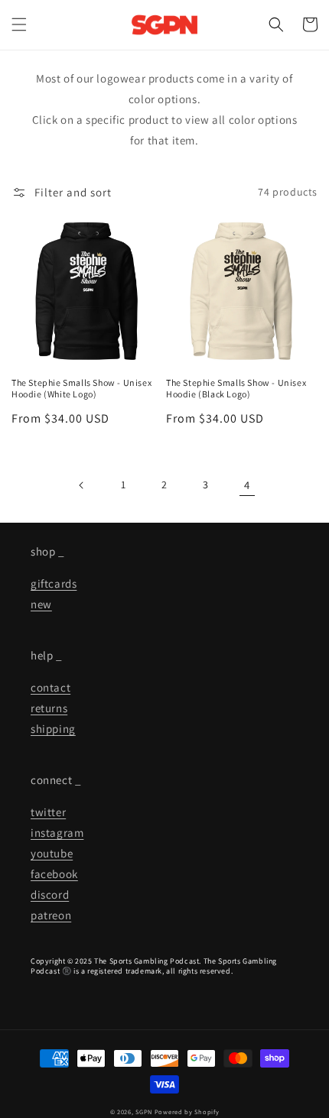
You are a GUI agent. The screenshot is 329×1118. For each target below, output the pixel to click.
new (41, 604)
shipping (53, 728)
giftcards (54, 583)
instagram (57, 832)
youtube (52, 853)
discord (50, 894)
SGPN (143, 1111)
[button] (19, 24)
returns (49, 708)
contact (50, 687)
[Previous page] (82, 485)
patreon (51, 915)
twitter (48, 812)
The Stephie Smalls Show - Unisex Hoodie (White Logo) (81, 388)
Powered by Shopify (187, 1111)
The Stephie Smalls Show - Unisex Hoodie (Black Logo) (236, 388)
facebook (54, 874)
